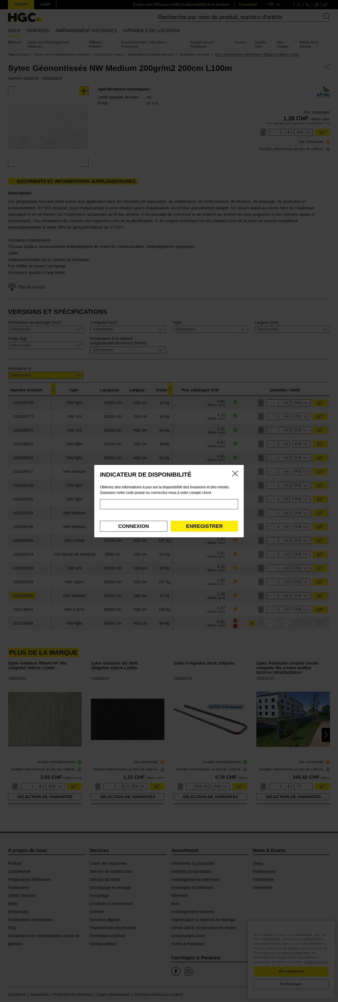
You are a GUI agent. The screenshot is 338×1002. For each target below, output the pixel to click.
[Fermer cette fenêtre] (235, 474)
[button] (133, 526)
